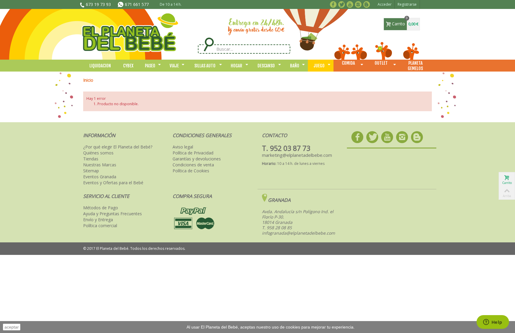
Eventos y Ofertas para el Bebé (113, 182)
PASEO (150, 66)
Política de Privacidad (193, 153)
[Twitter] (342, 4)
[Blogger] (367, 4)
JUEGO (319, 66)
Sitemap (91, 171)
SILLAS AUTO (204, 66)
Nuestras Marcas (99, 165)
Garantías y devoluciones (197, 159)
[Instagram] (359, 4)
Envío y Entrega (98, 219)
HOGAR (236, 66)
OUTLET (381, 63)
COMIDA (348, 63)
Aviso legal (183, 147)
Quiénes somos (98, 153)
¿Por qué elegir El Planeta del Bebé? (117, 147)
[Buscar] (208, 45)
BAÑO (294, 66)
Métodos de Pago (100, 207)
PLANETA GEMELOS (415, 65)
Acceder (385, 4)
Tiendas (90, 159)
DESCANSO (266, 66)
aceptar (11, 327)
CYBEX (128, 66)
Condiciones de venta (193, 165)
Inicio (88, 80)
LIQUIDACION (100, 66)
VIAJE (174, 66)
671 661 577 (137, 4)
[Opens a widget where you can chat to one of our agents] (492, 322)
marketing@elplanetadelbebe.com (297, 155)
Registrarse (407, 4)
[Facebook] (334, 4)
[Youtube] (351, 4)
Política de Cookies (191, 171)
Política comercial (100, 225)
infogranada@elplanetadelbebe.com (298, 233)
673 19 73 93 (98, 4)
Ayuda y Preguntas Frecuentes (112, 213)
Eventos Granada (99, 176)
